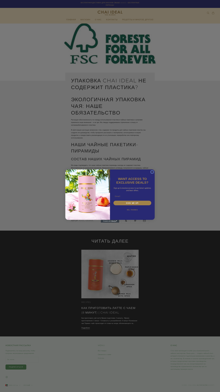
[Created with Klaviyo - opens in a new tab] (110, 221)
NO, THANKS (132, 210)
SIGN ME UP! (132, 203)
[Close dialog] (152, 172)
